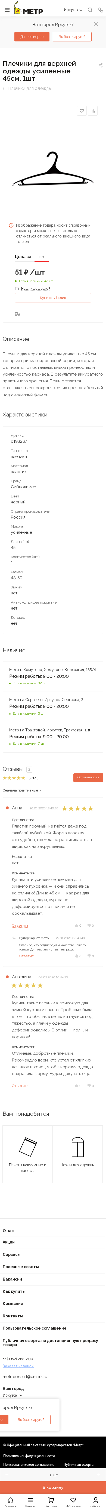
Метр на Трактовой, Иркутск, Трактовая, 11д (49, 730)
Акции (9, 1242)
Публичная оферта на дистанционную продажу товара (50, 1343)
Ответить (20, 925)
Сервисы (11, 1254)
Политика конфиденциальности (29, 1456)
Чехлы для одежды (78, 1165)
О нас (8, 1231)
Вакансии (12, 1279)
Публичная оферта (78, 1464)
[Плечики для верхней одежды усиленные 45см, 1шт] (53, 168)
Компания (13, 1303)
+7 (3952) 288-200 (18, 1359)
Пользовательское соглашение (35, 1328)
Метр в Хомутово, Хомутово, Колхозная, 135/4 (52, 669)
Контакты (13, 1316)
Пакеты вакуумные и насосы (27, 1168)
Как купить (14, 1291)
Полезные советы (21, 1267)
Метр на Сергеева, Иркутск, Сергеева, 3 (46, 700)
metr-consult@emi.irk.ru (25, 1376)
